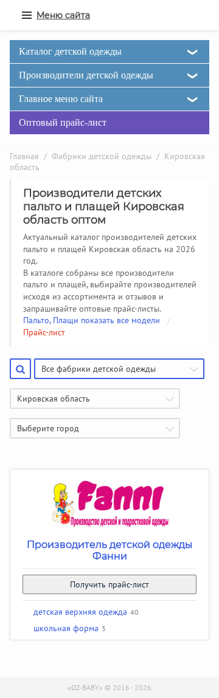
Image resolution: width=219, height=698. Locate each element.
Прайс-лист (44, 332)
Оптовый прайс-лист (62, 122)
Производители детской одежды (86, 75)
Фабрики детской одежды (101, 156)
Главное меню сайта (61, 99)
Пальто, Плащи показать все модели (91, 320)
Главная (24, 156)
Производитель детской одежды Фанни (110, 550)
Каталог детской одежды (70, 51)
